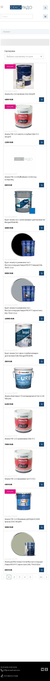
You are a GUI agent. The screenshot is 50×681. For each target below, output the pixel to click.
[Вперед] (46, 577)
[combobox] (16, 17)
